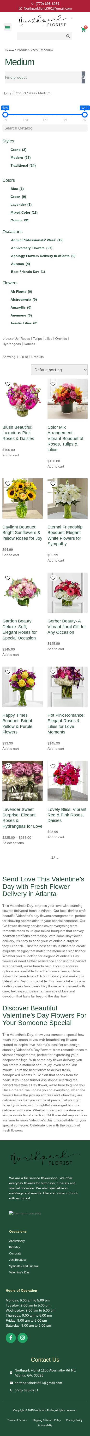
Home (9, 50)
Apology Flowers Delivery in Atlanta (43, 256)
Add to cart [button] (10, 455)
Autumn (20, 264)
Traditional (23, 165)
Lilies (48, 338)
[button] (8, 27)
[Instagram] (23, 1338)
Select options (13, 843)
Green (18, 197)
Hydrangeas (11, 344)
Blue (17, 189)
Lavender (21, 204)
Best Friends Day (28, 272)
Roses (25, 338)
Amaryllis (21, 307)
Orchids (61, 338)
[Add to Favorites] (8, 384)
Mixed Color (24, 212)
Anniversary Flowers (32, 248)
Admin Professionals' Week (37, 240)
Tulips (37, 338)
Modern (21, 157)
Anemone (21, 315)
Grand (18, 150)
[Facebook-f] (11, 1338)
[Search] (83, 77)
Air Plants (21, 291)
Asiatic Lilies (24, 323)
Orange (19, 220)
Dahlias (29, 344)
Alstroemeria (24, 299)
